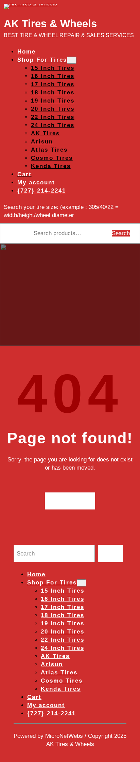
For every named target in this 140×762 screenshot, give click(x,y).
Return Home (70, 501)
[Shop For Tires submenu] (71, 60)
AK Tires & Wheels (50, 24)
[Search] (110, 553)
